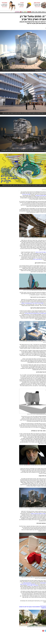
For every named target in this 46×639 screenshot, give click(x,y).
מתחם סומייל (32, 584)
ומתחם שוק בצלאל (27, 582)
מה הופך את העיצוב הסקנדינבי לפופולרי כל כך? (4, 5)
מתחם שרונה (43, 582)
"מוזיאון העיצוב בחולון (37, 259)
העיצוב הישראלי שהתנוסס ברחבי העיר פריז (21, 5)
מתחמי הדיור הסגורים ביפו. (32, 585)
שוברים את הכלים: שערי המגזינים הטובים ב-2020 (36, 5)
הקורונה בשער (37, 2)
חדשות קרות (4, 2)
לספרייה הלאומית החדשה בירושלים (38, 513)
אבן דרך (22, 2)
